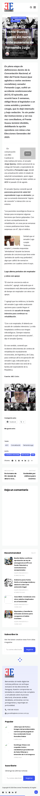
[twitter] (15, 460)
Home (7, 19)
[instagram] (9, 792)
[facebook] (12, 460)
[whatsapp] (28, 460)
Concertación (15, 445)
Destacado (15, 21)
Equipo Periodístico (17, 53)
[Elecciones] (8, 7)
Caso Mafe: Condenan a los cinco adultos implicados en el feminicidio (24, 599)
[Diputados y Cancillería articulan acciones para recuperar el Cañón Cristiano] (8, 614)
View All (33, 553)
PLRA (32, 455)
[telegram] (22, 460)
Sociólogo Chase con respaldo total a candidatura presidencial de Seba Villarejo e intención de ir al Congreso (24, 749)
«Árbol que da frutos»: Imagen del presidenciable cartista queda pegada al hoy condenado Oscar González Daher (24, 731)
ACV (6, 445)
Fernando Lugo (28, 445)
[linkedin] (25, 460)
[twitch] (16, 792)
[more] (32, 461)
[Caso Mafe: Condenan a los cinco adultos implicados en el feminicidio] (8, 600)
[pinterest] (19, 460)
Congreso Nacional (18, 18)
